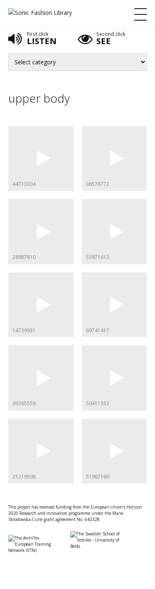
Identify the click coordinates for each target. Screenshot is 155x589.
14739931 (24, 330)
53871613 (97, 256)
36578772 (97, 184)
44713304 (24, 184)
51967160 (97, 476)
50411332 (97, 403)
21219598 (24, 476)
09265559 (24, 403)
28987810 (24, 256)
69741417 (97, 330)
